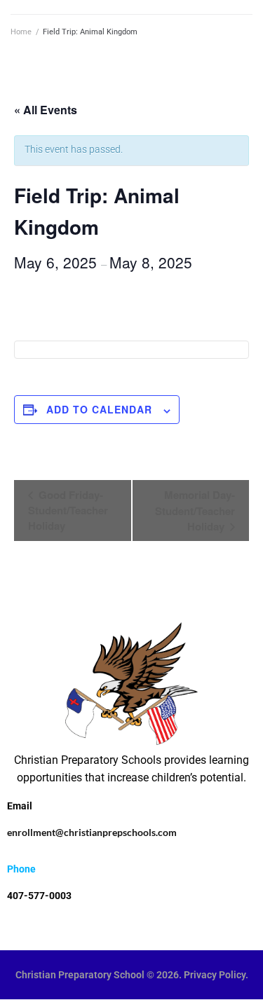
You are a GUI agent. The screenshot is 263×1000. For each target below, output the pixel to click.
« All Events (45, 110)
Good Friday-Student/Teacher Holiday (68, 510)
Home (21, 31)
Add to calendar (99, 409)
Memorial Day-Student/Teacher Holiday (195, 510)
